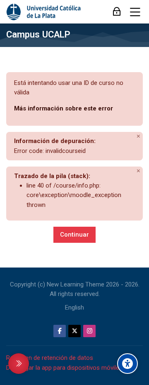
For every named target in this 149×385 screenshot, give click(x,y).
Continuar (74, 234)
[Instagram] (89, 331)
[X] (74, 331)
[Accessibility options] (127, 363)
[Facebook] (59, 331)
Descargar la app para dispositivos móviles (64, 367)
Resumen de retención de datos (49, 358)
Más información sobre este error (63, 108)
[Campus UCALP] (44, 12)
